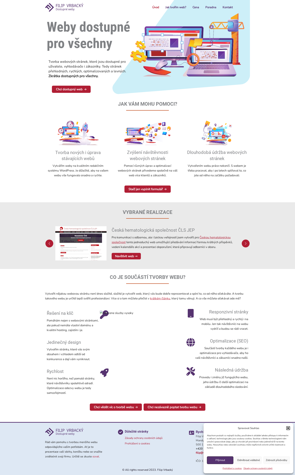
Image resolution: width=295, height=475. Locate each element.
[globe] (190, 342)
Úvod (155, 7)
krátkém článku (160, 298)
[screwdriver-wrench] (190, 371)
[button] (288, 428)
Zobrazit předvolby (276, 460)
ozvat (96, 456)
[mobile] (190, 313)
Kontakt (228, 7)
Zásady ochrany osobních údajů (257, 468)
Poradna (210, 7)
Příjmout (220, 460)
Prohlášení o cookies (232, 468)
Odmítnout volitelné (248, 460)
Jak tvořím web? (175, 7)
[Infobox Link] (78, 151)
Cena (196, 7)
